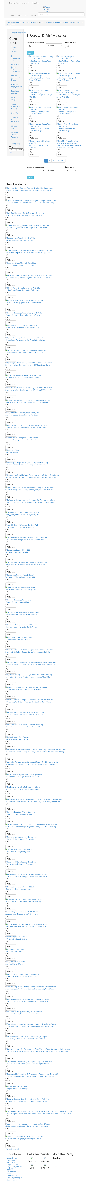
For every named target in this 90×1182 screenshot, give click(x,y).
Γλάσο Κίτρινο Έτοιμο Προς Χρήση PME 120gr (39, 112)
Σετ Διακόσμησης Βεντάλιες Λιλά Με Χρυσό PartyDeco (26, 1101)
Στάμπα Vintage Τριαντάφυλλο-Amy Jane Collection (24, 352)
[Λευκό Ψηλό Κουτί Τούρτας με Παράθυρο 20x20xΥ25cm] (45, 874)
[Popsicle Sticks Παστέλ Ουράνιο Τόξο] (45, 238)
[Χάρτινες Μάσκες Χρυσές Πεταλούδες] (45, 837)
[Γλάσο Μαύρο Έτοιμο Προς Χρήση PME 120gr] (41, 125)
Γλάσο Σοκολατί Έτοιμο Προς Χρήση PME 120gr (40, 62)
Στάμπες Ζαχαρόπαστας (16, 85)
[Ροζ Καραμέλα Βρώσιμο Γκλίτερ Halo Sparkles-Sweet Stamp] (45, 700)
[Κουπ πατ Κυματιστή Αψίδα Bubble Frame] (45, 625)
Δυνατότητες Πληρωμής (12, 1159)
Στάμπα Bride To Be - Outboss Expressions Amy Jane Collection (28, 652)
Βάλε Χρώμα (13, 98)
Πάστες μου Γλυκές (14, 49)
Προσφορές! (15, 143)
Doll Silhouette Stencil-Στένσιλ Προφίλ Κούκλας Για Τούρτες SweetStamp (32, 802)
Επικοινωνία (12, 1180)
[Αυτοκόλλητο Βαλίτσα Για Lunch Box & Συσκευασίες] (45, 687)
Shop (12, 15)
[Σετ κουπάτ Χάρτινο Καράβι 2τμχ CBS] (45, 575)
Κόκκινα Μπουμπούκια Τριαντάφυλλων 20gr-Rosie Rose (26, 402)
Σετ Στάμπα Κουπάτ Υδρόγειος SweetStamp (22, 789)
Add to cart (34, 70)
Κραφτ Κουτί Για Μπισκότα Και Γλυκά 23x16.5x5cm (25, 340)
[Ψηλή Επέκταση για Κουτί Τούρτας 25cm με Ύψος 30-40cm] (45, 275)
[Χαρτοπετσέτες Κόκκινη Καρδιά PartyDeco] (45, 413)
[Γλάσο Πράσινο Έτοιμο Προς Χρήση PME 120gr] (69, 74)
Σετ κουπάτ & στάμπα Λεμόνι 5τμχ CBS (20, 589)
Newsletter (57, 1158)
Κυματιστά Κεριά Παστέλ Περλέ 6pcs (20, 265)
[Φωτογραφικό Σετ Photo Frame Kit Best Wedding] (45, 899)
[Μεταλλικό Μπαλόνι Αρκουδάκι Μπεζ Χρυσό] (45, 375)
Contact (34, 15)
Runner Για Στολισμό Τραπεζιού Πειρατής (21, 976)
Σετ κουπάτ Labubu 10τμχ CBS (16, 552)
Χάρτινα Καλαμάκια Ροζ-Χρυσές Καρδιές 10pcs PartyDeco (27, 1064)
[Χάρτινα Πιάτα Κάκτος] (45, 962)
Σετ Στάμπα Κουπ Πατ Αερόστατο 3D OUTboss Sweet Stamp (27, 365)
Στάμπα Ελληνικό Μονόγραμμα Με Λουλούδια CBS (25, 564)
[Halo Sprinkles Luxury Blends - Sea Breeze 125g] (45, 325)
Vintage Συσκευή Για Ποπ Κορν (16, 1089)
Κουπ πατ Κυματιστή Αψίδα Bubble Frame (21, 627)
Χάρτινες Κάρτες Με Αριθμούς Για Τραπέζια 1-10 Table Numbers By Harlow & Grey (36, 1051)
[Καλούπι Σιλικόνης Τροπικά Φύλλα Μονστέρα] (45, 300)
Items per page (70, 42)
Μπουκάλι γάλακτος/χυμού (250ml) (18, 889)
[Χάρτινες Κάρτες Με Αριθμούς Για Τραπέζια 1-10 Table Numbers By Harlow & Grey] (45, 1049)
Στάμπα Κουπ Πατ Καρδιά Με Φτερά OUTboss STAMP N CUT (28, 390)
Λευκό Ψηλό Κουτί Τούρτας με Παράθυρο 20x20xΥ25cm (26, 876)
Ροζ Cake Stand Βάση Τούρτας (16, 739)
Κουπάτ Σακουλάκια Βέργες (15, 106)
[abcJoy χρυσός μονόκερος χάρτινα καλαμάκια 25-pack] (45, 1124)
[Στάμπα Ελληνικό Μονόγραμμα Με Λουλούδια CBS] (45, 562)
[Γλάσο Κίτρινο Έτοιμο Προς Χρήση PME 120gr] (41, 108)
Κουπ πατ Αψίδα (11, 452)
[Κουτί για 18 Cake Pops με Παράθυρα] (45, 862)
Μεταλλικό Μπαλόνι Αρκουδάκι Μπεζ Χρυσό (22, 377)
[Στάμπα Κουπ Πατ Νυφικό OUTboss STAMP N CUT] (45, 712)
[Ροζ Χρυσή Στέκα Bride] (45, 949)
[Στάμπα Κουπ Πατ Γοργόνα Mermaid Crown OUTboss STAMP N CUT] (45, 662)
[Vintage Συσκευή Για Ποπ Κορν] (45, 1086)
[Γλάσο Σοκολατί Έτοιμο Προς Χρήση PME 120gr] (41, 57)
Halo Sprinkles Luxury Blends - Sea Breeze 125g (22, 327)
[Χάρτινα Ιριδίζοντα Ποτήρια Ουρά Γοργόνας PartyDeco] (45, 999)
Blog (26, 15)
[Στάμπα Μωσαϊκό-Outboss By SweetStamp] (45, 612)
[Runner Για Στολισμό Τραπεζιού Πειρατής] (45, 974)
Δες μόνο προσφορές (35, 42)
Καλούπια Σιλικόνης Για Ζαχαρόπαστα (16, 68)
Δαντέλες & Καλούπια (15, 119)
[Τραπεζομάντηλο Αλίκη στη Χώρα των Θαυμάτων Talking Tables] (45, 1024)
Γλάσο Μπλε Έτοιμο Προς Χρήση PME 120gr (66, 112)
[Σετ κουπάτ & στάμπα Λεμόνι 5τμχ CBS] (45, 587)
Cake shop (11, 22)
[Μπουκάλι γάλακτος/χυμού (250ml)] (45, 887)
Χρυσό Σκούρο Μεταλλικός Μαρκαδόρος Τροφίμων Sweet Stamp (29, 203)
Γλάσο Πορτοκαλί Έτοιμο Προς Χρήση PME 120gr (68, 96)
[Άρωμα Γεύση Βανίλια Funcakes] (45, 637)
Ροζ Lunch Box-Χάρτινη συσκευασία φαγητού (22, 777)
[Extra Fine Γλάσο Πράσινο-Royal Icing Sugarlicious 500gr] (69, 142)
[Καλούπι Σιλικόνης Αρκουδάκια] (45, 600)
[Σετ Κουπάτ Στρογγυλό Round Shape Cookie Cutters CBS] (45, 225)
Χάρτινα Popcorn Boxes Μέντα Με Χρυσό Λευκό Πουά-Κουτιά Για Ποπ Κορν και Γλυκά (38, 1113)
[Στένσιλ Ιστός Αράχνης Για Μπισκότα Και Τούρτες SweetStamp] (45, 500)
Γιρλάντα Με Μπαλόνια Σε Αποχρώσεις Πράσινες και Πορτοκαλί (30, 1076)
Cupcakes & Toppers (15, 92)
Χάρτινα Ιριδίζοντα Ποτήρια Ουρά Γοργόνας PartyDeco (26, 1001)
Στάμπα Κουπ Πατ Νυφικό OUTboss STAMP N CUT (24, 714)
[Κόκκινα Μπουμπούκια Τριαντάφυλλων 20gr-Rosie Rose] (45, 400)
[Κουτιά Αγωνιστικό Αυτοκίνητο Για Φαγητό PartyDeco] (45, 924)
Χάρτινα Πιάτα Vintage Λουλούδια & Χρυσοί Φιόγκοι (25, 540)
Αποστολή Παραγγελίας (12, 1163)
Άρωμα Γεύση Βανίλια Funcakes (17, 639)
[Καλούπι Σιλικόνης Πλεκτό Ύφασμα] (45, 812)
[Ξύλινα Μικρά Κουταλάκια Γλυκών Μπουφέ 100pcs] (45, 1036)
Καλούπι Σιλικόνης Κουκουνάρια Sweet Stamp (22, 1014)
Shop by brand (14, 147)
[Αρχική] (46, 7)
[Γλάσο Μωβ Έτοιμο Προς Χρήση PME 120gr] (41, 91)
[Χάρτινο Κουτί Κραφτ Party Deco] (45, 849)
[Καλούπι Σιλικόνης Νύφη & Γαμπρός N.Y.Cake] (45, 313)
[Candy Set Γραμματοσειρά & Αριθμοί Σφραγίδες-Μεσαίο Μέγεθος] (45, 762)
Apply (30, 53)
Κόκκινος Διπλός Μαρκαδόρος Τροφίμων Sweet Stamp (25, 465)
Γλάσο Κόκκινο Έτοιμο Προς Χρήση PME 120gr (39, 79)
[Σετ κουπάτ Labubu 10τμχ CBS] (45, 550)
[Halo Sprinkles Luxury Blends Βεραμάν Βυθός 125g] (45, 213)
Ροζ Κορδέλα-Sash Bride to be (16, 939)
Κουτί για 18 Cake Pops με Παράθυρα (19, 864)
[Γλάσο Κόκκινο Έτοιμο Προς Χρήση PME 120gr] (41, 74)
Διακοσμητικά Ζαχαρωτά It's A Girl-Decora (21, 914)
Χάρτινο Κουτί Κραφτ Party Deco (17, 851)
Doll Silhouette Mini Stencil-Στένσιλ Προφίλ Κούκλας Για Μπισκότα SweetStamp (34, 752)
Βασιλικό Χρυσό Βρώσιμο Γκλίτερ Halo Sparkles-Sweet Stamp (28, 190)
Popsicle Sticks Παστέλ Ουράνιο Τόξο (19, 240)
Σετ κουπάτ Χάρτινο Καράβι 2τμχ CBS (20, 577)
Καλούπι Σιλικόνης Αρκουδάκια (17, 602)
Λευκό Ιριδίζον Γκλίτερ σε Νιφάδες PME (20, 527)
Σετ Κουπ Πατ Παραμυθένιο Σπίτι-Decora (20, 440)
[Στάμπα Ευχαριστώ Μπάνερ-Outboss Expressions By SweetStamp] (45, 987)
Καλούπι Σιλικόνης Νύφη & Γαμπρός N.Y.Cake (22, 315)
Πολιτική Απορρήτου (14, 1178)
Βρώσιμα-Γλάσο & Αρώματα (27, 22)
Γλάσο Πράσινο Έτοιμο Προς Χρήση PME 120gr (67, 79)
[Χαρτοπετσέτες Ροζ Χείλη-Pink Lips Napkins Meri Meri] (45, 425)
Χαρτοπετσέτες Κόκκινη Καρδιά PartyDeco (21, 415)
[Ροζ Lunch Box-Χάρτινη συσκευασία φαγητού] (45, 774)
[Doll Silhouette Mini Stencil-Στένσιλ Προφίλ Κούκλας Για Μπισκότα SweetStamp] (45, 749)
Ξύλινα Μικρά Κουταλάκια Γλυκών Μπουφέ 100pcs (25, 1039)
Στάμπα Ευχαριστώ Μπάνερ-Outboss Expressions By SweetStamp (29, 989)
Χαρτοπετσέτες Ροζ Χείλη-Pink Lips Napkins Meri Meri (25, 427)
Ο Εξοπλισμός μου (15, 58)
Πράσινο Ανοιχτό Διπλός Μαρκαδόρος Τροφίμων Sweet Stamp (29, 490)
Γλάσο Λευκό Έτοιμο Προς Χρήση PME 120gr (66, 129)
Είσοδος (35, 3)
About (19, 15)
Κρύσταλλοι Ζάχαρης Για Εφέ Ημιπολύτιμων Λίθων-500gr (27, 677)
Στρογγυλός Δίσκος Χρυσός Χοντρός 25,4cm (22, 515)
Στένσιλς (14, 113)
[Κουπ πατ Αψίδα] (45, 450)
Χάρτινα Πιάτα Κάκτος (14, 964)
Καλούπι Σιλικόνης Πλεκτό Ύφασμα (19, 814)
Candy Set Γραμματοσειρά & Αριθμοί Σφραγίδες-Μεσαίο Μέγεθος (31, 764)
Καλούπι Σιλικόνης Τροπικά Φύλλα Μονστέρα (23, 302)
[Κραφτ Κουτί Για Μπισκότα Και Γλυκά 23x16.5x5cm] (45, 338)
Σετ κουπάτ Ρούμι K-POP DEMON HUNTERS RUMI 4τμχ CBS (27, 253)
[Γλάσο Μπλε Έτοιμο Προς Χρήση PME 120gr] (69, 108)
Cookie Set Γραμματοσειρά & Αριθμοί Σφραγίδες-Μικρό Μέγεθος (30, 827)
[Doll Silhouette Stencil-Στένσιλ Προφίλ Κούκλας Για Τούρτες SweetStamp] (45, 799)
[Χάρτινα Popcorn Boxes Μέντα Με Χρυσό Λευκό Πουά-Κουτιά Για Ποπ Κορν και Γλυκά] (45, 1111)
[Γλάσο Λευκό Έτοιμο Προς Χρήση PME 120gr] (69, 125)
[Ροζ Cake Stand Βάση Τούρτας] (45, 737)
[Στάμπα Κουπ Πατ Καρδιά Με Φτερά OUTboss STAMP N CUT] (45, 388)
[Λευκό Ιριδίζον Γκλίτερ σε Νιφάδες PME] (45, 525)
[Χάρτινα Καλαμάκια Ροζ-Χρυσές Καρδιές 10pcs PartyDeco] (45, 1061)
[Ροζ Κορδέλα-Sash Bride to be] (45, 937)
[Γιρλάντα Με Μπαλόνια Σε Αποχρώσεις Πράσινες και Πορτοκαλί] (45, 1074)
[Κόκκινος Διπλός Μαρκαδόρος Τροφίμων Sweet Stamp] (45, 462)
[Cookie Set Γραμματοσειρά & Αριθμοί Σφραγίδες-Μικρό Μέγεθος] (45, 824)
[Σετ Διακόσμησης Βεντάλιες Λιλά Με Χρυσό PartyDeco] (45, 1099)
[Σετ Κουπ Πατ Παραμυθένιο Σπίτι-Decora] (45, 438)
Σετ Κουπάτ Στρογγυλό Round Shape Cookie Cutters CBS (26, 228)
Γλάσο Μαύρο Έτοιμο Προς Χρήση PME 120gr (39, 129)
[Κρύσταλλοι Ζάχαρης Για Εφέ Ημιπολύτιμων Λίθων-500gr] (45, 675)
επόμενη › (60, 161)
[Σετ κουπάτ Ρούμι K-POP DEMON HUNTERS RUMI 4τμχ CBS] (45, 250)
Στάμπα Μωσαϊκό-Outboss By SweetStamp (21, 614)
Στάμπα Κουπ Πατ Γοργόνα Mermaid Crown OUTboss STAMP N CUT (30, 664)
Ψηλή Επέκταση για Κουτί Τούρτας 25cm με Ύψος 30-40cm (27, 277)
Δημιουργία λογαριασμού (19, 3)
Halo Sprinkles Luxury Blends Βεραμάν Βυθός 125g (23, 215)
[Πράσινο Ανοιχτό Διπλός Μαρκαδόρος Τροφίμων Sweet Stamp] (45, 487)
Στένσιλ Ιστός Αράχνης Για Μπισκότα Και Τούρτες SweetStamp (29, 502)
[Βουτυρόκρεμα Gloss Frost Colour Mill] (41, 142)
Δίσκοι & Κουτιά (14, 127)
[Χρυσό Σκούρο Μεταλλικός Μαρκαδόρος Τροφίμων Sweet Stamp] (45, 200)
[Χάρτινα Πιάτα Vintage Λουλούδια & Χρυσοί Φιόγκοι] (45, 537)
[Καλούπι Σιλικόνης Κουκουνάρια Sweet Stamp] (45, 1011)
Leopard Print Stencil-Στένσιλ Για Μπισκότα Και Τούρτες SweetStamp (31, 477)
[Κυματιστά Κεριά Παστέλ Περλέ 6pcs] (45, 263)
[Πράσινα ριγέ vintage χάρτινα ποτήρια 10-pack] (45, 1136)
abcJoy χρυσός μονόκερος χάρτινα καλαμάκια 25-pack (26, 1126)
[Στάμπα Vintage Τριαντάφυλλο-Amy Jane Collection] (45, 350)
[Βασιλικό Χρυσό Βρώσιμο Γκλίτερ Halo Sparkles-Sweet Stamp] (45, 188)
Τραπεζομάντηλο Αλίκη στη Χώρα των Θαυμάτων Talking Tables (29, 1026)
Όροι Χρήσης (12, 1175)
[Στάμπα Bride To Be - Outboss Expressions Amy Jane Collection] (45, 650)
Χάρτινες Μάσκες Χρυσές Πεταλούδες (20, 839)
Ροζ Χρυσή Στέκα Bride (13, 951)
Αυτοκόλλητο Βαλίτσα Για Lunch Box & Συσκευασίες (25, 689)
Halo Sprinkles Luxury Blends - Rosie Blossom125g (23, 727)
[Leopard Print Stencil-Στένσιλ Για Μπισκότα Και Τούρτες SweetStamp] (45, 475)
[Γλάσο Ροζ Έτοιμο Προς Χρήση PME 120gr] (69, 57)
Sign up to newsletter (12, 1149)
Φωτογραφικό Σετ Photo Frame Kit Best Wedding (23, 901)
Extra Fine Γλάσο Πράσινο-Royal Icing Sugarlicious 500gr (69, 146)
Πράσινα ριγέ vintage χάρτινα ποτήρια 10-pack (23, 1138)
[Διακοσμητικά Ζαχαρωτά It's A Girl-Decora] (45, 912)
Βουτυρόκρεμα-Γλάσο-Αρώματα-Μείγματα (57, 22)
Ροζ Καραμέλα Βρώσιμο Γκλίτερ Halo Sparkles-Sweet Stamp (28, 702)
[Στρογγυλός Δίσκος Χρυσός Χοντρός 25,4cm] (45, 512)
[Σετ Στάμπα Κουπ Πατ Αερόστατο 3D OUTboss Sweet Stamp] (45, 363)
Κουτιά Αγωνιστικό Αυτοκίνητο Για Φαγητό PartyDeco (25, 926)
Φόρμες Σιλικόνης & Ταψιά (15, 78)
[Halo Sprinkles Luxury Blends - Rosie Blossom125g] (45, 724)
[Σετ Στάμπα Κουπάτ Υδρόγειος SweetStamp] (45, 787)
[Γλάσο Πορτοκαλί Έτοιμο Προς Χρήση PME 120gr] (69, 91)
